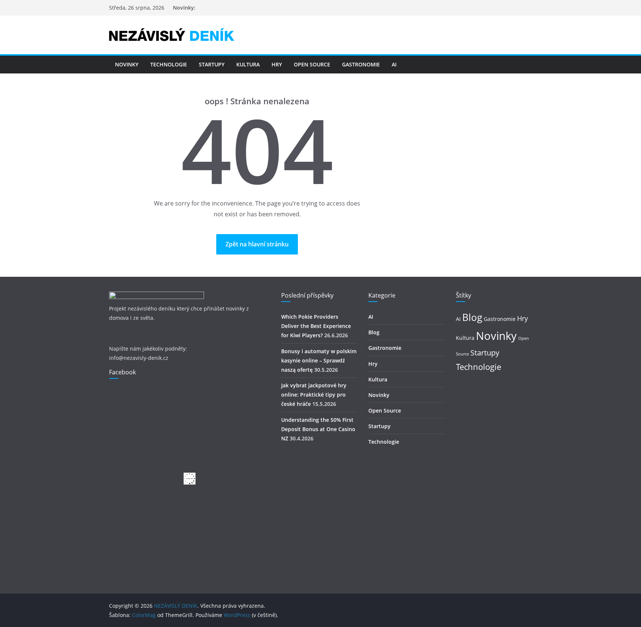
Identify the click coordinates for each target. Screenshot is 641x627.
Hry (277, 64)
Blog (373, 332)
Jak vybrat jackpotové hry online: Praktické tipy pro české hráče (313, 394)
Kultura (248, 64)
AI (394, 64)
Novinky (126, 64)
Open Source (312, 64)
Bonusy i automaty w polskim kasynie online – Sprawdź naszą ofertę (318, 360)
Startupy (211, 64)
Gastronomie (361, 64)
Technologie (168, 64)
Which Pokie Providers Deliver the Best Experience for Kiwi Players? (316, 326)
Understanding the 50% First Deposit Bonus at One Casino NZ (318, 429)
